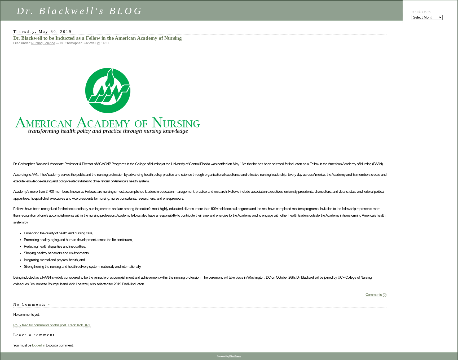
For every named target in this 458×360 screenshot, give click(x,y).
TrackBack (79, 325)
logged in (38, 345)
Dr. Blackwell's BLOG (80, 10)
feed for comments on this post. (40, 325)
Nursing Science (43, 43)
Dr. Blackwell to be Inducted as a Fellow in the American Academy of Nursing (97, 38)
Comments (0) (375, 294)
